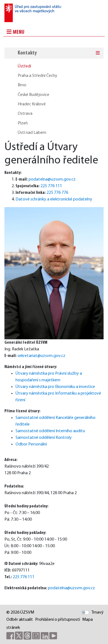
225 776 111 (51, 186)
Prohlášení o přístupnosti (57, 619)
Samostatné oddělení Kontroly (44, 438)
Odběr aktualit (19, 619)
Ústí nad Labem (32, 133)
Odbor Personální (31, 444)
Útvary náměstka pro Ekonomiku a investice (55, 387)
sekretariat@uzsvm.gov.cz (41, 356)
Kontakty (27, 53)
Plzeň (23, 123)
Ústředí (24, 66)
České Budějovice (33, 95)
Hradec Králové (32, 104)
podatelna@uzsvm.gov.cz (52, 179)
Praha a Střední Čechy (37, 76)
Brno (22, 85)
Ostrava (25, 113)
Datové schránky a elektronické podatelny (54, 199)
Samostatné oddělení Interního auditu (50, 431)
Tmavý (97, 612)
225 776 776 (57, 193)
